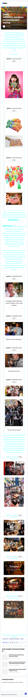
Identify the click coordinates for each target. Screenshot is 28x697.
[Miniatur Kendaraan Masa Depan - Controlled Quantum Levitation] (5, 664)
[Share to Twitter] (10, 642)
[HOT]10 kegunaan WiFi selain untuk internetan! (16, 655)
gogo (22, 638)
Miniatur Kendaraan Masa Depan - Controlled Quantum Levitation (17, 662)
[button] (18, 642)
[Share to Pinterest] (12, 642)
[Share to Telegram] (16, 642)
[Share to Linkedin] (14, 642)
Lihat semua (4, 652)
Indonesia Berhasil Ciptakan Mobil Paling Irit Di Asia (17, 670)
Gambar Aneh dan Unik (14, 638)
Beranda (5, 11)
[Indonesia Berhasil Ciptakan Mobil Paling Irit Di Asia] (5, 672)
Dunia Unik (10, 11)
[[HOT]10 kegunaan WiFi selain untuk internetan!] (5, 657)
